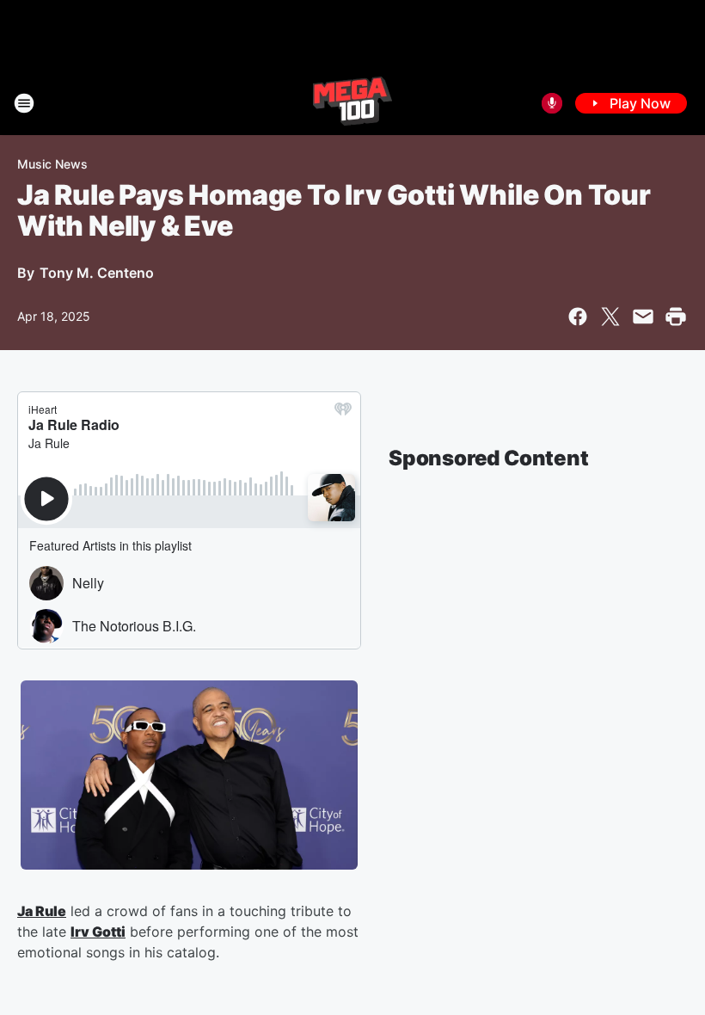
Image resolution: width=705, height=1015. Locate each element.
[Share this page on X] (610, 316)
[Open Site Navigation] (24, 103)
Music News (52, 164)
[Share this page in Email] (643, 316)
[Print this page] (676, 316)
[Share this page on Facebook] (578, 316)
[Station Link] (352, 103)
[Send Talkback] (552, 103)
